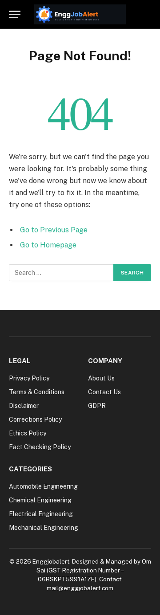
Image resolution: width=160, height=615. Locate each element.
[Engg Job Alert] (80, 14)
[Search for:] (61, 272)
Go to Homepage (48, 245)
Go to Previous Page (54, 230)
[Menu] (14, 14)
